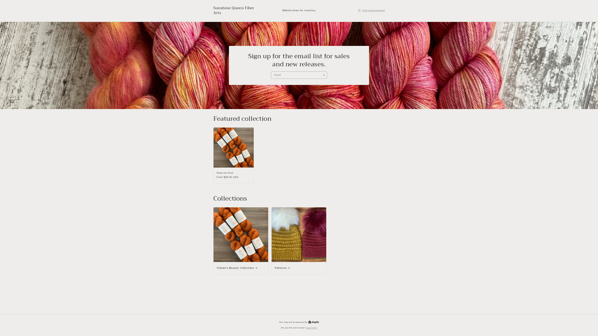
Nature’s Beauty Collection (235, 268)
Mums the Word (225, 173)
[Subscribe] (323, 75)
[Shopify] (313, 322)
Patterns (281, 268)
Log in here (311, 328)
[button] (371, 10)
